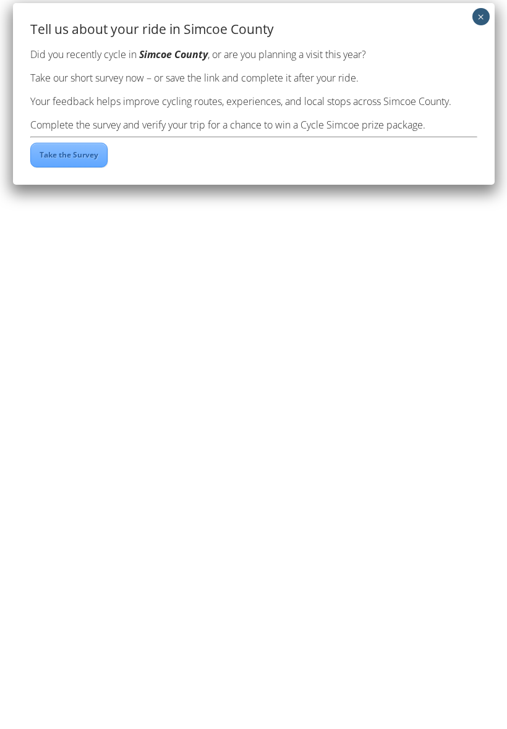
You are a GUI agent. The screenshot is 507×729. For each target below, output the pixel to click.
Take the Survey (69, 155)
